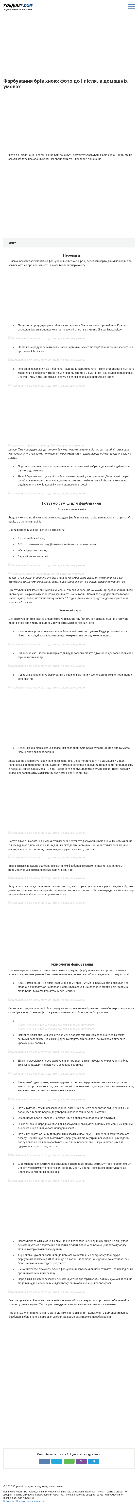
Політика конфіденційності (31, 1501)
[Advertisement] (69, 44)
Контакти (8, 1501)
